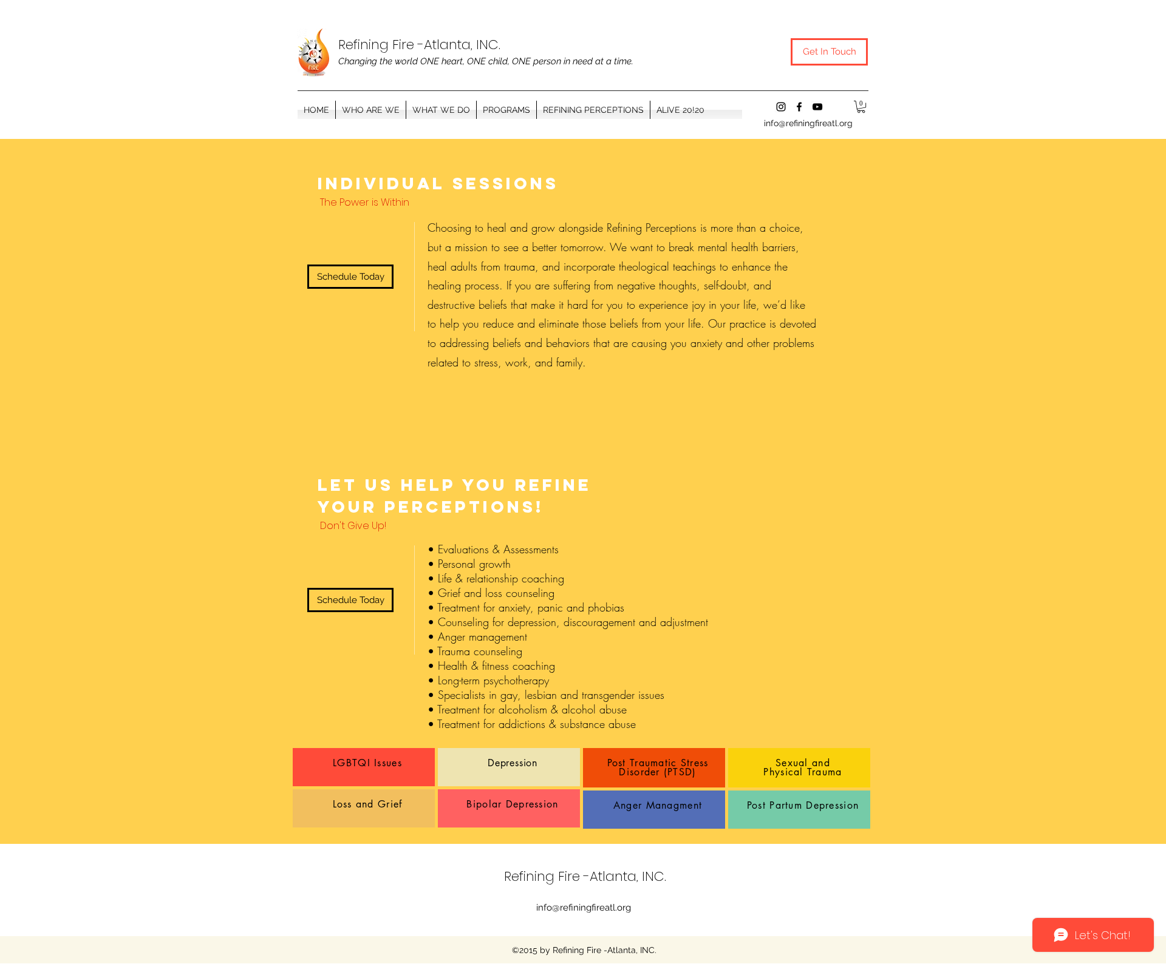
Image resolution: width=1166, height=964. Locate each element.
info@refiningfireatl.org (808, 123)
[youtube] (817, 107)
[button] (506, 110)
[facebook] (799, 107)
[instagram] (781, 107)
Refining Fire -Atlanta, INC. (419, 44)
